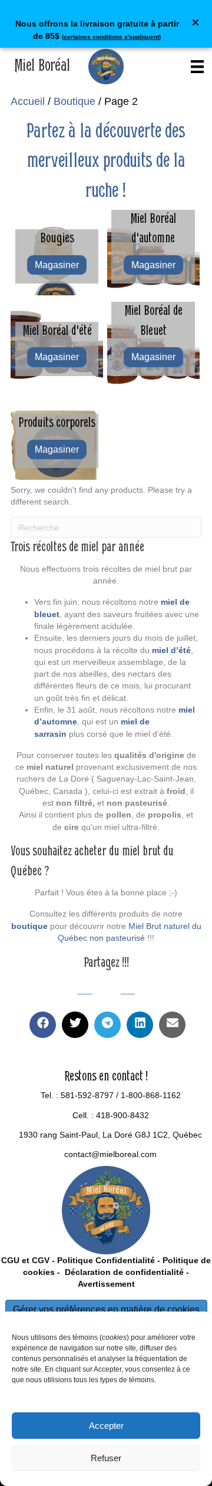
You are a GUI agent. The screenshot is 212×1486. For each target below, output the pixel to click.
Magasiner (57, 265)
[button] (197, 24)
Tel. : (51, 1095)
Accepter (106, 1426)
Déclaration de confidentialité (123, 1272)
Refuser (106, 1458)
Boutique (74, 101)
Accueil (28, 101)
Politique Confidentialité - (108, 1260)
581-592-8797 (87, 1095)
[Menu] (197, 66)
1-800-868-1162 (151, 1095)
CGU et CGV (25, 1260)
